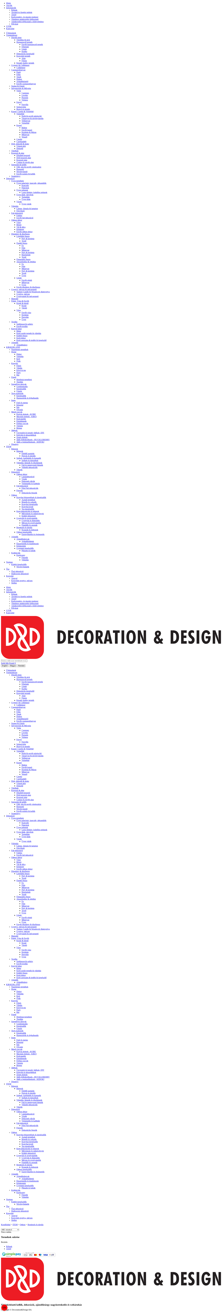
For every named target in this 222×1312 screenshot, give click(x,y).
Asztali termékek (28, 500)
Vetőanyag (26, 121)
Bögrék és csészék (29, 502)
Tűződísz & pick (23, 40)
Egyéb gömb (27, 280)
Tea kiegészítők (28, 509)
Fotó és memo (22, 403)
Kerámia (25, 315)
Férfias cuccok (22, 423)
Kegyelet (9, 576)
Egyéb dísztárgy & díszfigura (28, 287)
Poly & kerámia (28, 239)
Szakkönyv (15, 176)
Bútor (18, 331)
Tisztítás (19, 382)
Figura (24, 61)
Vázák (19, 202)
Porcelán (25, 317)
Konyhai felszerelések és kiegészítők (31, 497)
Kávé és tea (21, 370)
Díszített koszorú (23, 155)
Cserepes (25, 93)
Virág (18, 91)
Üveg (24, 275)
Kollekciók (15, 553)
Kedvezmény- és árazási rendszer (24, 17)
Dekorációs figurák (29, 493)
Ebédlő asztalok (28, 453)
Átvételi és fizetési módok (21, 12)
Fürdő (13, 377)
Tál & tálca (20, 227)
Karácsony (20, 555)
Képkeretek (21, 546)
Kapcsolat (10, 28)
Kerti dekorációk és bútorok (27, 511)
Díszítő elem (16, 37)
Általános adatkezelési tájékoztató (25, 19)
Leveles (25, 95)
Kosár (24, 306)
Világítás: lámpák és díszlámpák (29, 463)
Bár (17, 375)
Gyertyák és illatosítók (31, 520)
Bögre (18, 225)
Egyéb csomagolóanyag (26, 84)
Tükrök (19, 470)
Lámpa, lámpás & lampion (27, 208)
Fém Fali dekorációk (30, 488)
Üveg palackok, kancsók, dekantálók (31, 183)
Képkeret (20, 229)
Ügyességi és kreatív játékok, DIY (30, 433)
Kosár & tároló (22, 303)
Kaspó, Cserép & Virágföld (22, 111)
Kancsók (25, 185)
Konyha (14, 363)
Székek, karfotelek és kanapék (28, 458)
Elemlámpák (21, 421)
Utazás (19, 391)
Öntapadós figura (23, 259)
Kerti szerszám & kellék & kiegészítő (31, 340)
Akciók (9, 5)
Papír (18, 72)
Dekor (19, 354)
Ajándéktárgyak (22, 539)
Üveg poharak (22, 190)
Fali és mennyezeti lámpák (32, 465)
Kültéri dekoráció (29, 516)
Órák (18, 361)
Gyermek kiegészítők (25, 548)
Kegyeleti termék (23, 56)
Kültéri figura (21, 336)
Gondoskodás (22, 386)
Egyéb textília (22, 326)
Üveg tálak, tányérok (24, 195)
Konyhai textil (27, 507)
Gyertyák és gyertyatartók (26, 518)
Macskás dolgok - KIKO (26, 416)
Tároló (24, 308)
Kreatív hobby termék (25, 63)
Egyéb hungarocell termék (32, 44)
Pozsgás (25, 98)
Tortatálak (26, 197)
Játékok (14, 430)
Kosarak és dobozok (30, 530)
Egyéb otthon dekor (24, 232)
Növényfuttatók (22, 567)
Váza (18, 222)
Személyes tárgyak (18, 384)
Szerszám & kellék (18, 165)
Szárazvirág (21, 107)
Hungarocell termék (24, 42)
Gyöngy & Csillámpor (20, 65)
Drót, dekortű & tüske (20, 144)
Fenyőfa (25, 104)
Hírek (8, 3)
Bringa (19, 428)
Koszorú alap (21, 160)
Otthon (14, 495)
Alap (24, 58)
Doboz (19, 79)
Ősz (7, 569)
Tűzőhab (14, 151)
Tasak (18, 77)
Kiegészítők (21, 389)
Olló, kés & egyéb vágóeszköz (28, 167)
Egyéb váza (26, 312)
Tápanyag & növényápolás (32, 118)
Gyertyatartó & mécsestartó (27, 296)
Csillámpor (20, 68)
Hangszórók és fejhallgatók (27, 398)
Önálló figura (21, 243)
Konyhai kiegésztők (30, 504)
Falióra (19, 215)
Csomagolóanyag (18, 70)
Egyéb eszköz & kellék (25, 174)
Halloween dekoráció (20, 574)
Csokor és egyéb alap (25, 162)
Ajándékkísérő (22, 81)
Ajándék (14, 343)
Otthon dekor (16, 220)
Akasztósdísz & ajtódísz (26, 262)
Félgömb (25, 47)
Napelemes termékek (19, 349)
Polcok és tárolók (29, 456)
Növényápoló (21, 171)
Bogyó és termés (23, 109)
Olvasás (19, 410)
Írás (17, 407)
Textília (14, 322)
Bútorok (14, 449)
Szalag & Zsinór (18, 86)
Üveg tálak (26, 199)
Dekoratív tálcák (28, 481)
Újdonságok (11, 33)
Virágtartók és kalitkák (31, 483)
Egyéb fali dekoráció (24, 218)
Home (13, 352)
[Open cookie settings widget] (4, 1308)
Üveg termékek (17, 181)
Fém (23, 248)
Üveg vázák (26, 204)
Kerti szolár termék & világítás (28, 333)
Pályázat (14, 24)
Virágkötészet (11, 35)
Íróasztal (19, 405)
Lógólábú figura (23, 236)
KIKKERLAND (13, 347)
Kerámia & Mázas (29, 132)
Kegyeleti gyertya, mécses (22, 581)
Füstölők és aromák (29, 525)
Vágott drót (21, 146)
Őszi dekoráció (17, 571)
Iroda (13, 400)
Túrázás (19, 426)
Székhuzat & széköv (24, 324)
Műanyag (25, 135)
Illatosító (14, 299)
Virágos (25, 100)
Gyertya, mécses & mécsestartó (24, 289)
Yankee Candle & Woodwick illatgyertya (33, 292)
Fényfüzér (20, 211)
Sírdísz (14, 583)
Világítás (14, 206)
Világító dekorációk (30, 467)
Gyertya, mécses (23, 294)
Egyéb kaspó (27, 130)
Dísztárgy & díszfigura (20, 234)
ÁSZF (13, 15)
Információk (11, 8)
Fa (23, 245)
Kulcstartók (21, 419)
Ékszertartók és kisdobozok (27, 544)
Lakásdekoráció (28, 477)
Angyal (14, 578)
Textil (24, 241)
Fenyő (19, 102)
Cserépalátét (21, 141)
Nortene (9, 562)
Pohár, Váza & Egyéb (20, 301)
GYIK (8, 26)
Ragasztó (20, 169)
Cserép (19, 139)
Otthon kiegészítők (24, 532)
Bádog (24, 128)
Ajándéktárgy (21, 345)
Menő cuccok (16, 412)
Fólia (18, 74)
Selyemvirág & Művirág (21, 88)
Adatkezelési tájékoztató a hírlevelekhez (27, 22)
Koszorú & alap (17, 153)
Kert (18, 359)
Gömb (24, 49)
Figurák (19, 490)
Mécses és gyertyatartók (31, 523)
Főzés (18, 366)
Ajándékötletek (28, 541)
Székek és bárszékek (30, 460)
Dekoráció (10, 178)
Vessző (24, 137)
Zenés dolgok (21, 437)
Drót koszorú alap (23, 158)
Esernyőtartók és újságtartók (33, 534)
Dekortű (19, 148)
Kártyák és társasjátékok (26, 435)
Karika (24, 51)
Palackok (25, 188)
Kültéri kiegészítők (19, 564)
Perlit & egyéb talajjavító (32, 116)
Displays (14, 444)
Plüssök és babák (28, 551)
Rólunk (14, 10)
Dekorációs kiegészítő (25, 54)
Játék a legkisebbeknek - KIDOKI (30, 442)
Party (18, 373)
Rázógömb (26, 255)
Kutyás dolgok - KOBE (26, 414)
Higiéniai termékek (24, 379)
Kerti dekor (21, 338)
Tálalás (19, 368)
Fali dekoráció (17, 213)
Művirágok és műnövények (33, 514)
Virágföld (20, 114)
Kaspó (19, 125)
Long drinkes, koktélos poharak (34, 192)
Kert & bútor (16, 329)
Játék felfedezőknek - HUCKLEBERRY (33, 440)
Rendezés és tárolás (24, 527)
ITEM (8, 447)
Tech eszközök (17, 393)
